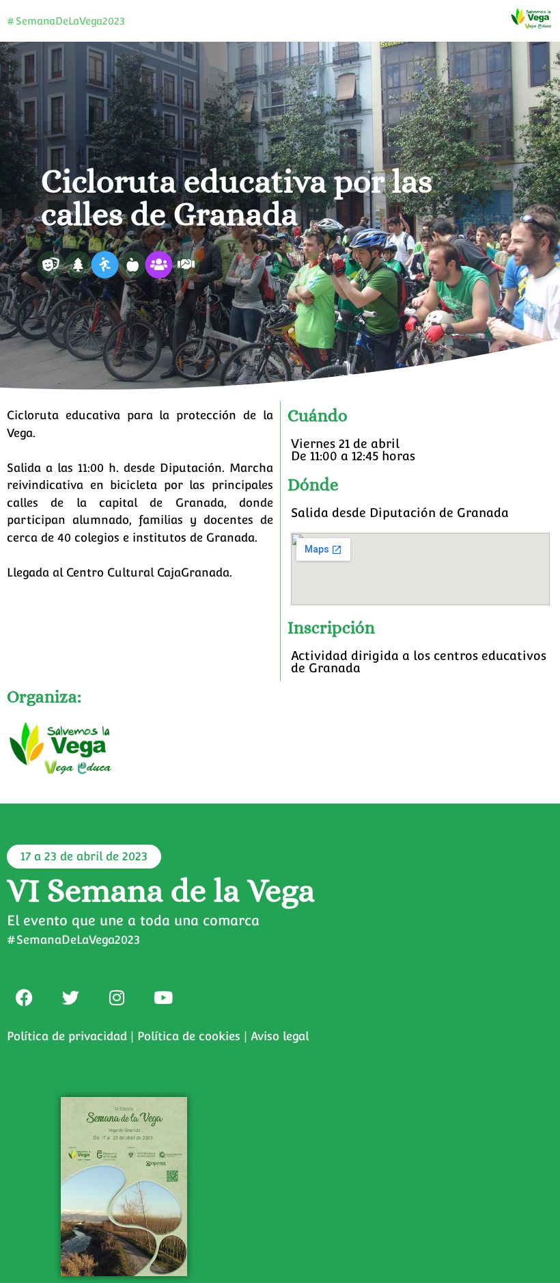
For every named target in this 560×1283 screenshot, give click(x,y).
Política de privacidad (67, 1036)
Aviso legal (280, 1036)
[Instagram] (117, 997)
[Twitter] (70, 997)
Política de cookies (188, 1036)
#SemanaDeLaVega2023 (66, 21)
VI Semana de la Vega (161, 890)
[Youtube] (163, 997)
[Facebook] (24, 997)
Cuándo (318, 415)
